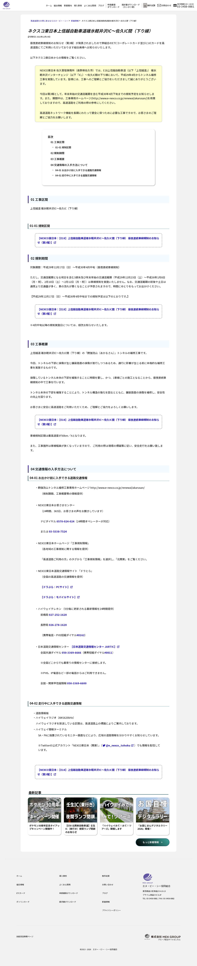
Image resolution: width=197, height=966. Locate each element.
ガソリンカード (23, 901)
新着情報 (106, 901)
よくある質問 (90, 5)
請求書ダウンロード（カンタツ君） (131, 5)
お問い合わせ (107, 884)
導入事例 (78, 5)
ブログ (101, 5)
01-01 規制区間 (63, 147)
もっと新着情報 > (153, 842)
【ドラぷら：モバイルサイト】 (59, 597)
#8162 (81, 635)
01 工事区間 (57, 142)
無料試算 (106, 876)
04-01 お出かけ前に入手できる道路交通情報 (78, 170)
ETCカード (20, 893)
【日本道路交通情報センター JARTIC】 (94, 646)
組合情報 (58, 5)
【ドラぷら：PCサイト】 (55, 587)
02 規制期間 (57, 153)
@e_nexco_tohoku (118, 745)
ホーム (49, 5)
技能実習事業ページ (24, 936)
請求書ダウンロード (67, 901)
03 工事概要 (57, 159)
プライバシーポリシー (111, 910)
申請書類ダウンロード (113, 5)
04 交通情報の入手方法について (69, 165)
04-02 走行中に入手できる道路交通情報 (75, 175)
